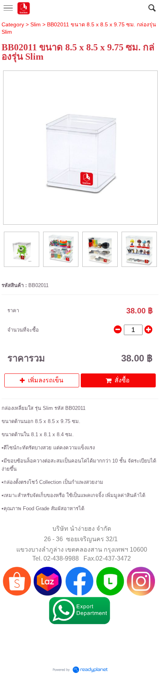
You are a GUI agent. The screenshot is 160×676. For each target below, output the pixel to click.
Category (13, 24)
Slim (35, 24)
